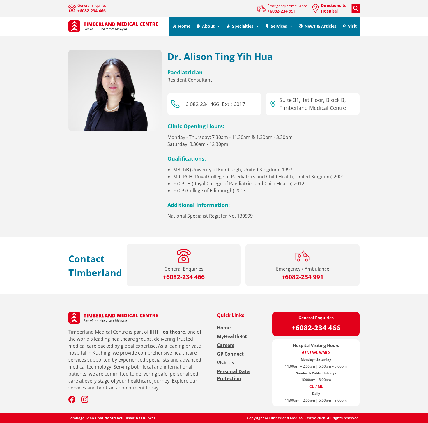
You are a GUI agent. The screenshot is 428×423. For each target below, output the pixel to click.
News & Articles (320, 26)
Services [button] (279, 26)
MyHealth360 (232, 336)
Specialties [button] (242, 26)
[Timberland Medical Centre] (113, 26)
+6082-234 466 (315, 327)
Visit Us (225, 362)
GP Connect (230, 354)
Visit (352, 26)
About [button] (208, 26)
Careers (225, 345)
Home (184, 26)
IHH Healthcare (167, 332)
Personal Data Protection (233, 375)
